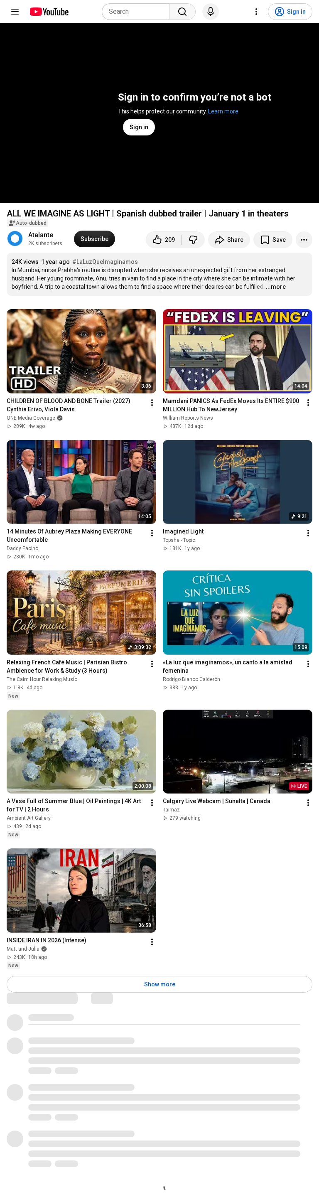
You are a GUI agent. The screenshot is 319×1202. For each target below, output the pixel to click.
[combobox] (138, 12)
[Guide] (15, 12)
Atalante (40, 235)
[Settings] (256, 12)
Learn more (223, 111)
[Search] (182, 11)
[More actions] (304, 239)
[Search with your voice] (210, 11)
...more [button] (276, 286)
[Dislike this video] (193, 239)
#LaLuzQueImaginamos (105, 261)
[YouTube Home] (48, 11)
